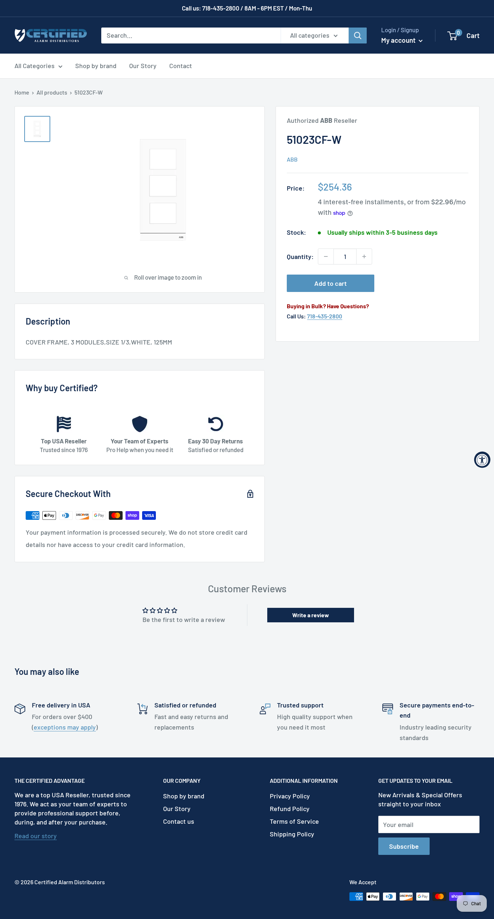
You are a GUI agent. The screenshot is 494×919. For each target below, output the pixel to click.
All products (52, 92)
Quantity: (300, 256)
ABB (292, 159)
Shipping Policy (292, 834)
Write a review (310, 614)
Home (21, 92)
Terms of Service (294, 821)
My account (399, 40)
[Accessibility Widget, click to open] (482, 459)
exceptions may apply (65, 727)
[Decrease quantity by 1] (325, 256)
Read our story (35, 836)
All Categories (34, 66)
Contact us (178, 821)
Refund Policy (290, 809)
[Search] (358, 35)
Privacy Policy (290, 796)
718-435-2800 (324, 316)
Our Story (143, 66)
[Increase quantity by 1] (364, 256)
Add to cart (330, 283)
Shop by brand (95, 66)
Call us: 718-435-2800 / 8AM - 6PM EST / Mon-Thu (247, 8)
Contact (180, 66)
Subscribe (404, 846)
